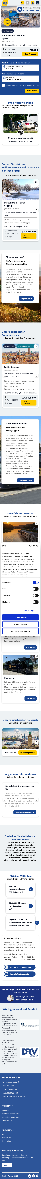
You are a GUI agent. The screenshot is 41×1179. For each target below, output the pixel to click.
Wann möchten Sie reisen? (13, 74)
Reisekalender (7, 1120)
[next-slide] (36, 129)
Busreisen (31, 698)
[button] (20, 68)
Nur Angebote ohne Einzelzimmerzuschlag (22, 85)
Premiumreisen (25, 480)
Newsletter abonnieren (11, 1117)
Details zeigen (29, 611)
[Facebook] (33, 1176)
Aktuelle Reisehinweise (11, 1113)
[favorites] (27, 2)
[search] (22, 2)
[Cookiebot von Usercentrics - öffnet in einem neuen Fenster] (29, 546)
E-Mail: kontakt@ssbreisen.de (13, 1096)
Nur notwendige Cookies (20, 631)
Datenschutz (7, 1141)
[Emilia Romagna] (20, 354)
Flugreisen (30, 647)
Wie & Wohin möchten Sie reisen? (16, 63)
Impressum (6, 1138)
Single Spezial (26, 298)
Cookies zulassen (20, 617)
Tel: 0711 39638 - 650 (10, 1089)
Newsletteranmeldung (25, 812)
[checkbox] (3, 85)
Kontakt (7, 1165)
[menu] (37, 2)
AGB (3, 1134)
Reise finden (32, 91)
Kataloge (5, 1110)
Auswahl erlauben (20, 624)
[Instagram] (37, 1176)
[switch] (36, 589)
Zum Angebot (30, 54)
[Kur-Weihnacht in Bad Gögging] (20, 189)
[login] (32, 2)
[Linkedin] (29, 1176)
